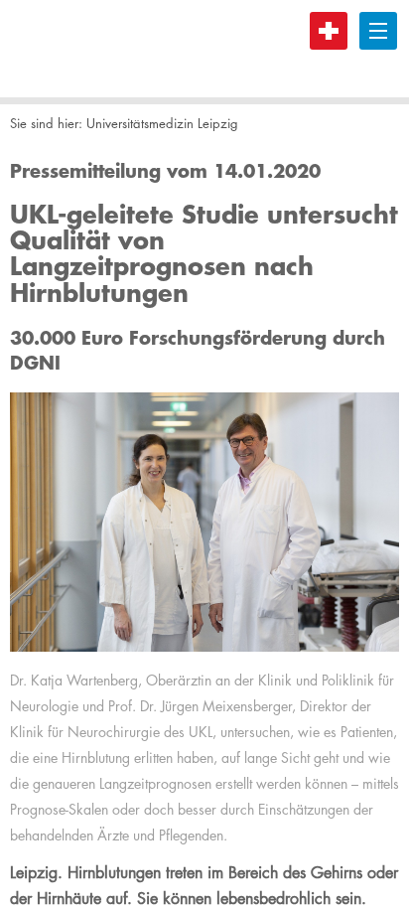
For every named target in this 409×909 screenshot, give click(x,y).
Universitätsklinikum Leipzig (84, 48)
